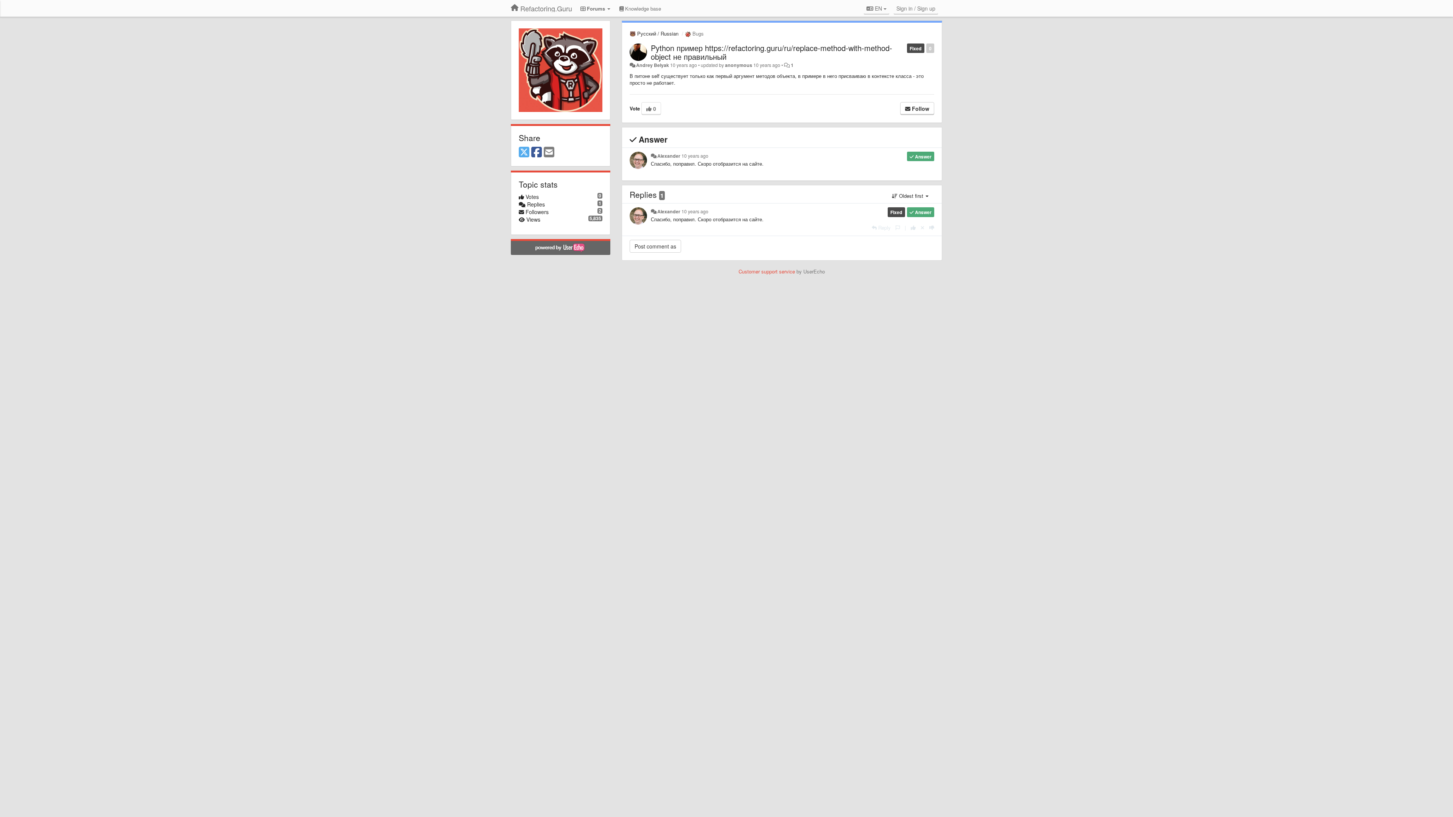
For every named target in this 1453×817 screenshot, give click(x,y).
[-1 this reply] (931, 227)
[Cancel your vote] (922, 227)
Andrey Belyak (652, 65)
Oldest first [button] (911, 195)
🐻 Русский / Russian (654, 33)
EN (878, 8)
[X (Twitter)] (524, 152)
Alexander (668, 155)
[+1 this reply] (913, 227)
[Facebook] (536, 152)
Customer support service (767, 271)
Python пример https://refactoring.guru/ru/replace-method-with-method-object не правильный (771, 52)
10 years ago (694, 155)
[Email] (549, 152)
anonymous (738, 65)
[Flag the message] (898, 227)
